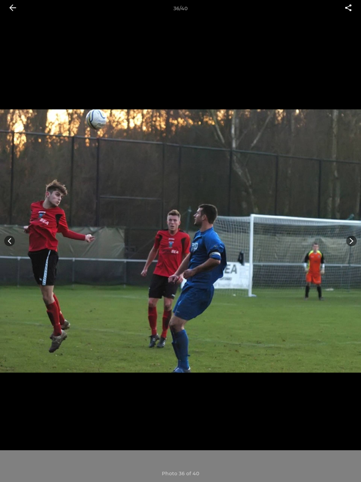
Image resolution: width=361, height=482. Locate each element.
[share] (348, 8)
